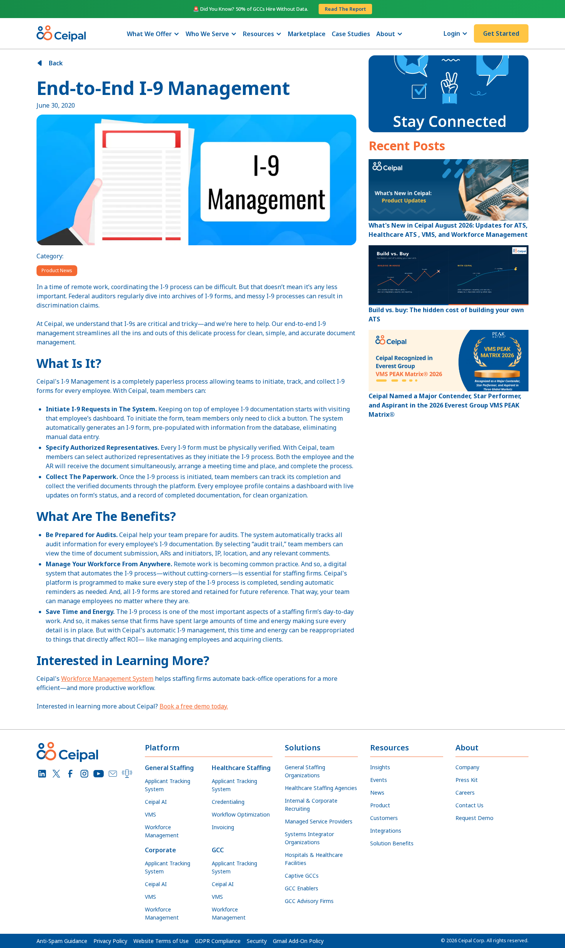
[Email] (112, 773)
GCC (218, 850)
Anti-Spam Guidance (62, 941)
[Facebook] (70, 773)
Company (467, 767)
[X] (56, 773)
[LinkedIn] (42, 773)
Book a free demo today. (194, 706)
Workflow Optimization (241, 814)
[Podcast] (127, 773)
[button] (153, 33)
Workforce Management (162, 831)
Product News (57, 270)
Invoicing (223, 827)
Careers (465, 792)
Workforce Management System (107, 678)
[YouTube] (98, 773)
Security (257, 941)
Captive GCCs (302, 875)
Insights (380, 767)
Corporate (160, 850)
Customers (384, 818)
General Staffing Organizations (305, 771)
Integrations (385, 830)
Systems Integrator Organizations (309, 838)
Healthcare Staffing (241, 767)
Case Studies (351, 34)
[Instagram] (84, 773)
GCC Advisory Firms (309, 901)
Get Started (501, 33)
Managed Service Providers (318, 821)
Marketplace (307, 34)
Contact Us (469, 805)
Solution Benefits (392, 843)
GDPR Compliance (218, 941)
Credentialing (228, 801)
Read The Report (345, 8)
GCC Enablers (301, 888)
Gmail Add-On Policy (298, 941)
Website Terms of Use (161, 941)
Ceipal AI (156, 801)
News (377, 792)
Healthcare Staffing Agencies (321, 788)
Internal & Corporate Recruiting (311, 804)
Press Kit (466, 779)
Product (380, 805)
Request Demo (474, 818)
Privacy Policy (110, 941)
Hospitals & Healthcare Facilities (314, 859)
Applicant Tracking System (167, 785)
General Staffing (169, 767)
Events (378, 779)
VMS (150, 814)
